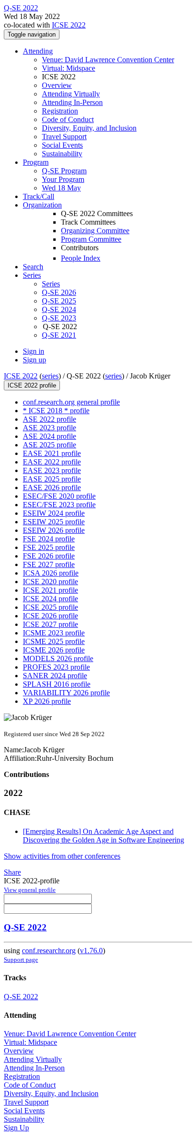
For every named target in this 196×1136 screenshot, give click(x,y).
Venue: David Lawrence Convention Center (108, 60)
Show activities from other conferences (62, 856)
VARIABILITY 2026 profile (66, 693)
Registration (60, 111)
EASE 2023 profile (52, 470)
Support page (21, 959)
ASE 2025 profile (49, 445)
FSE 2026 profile (49, 556)
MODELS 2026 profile (58, 658)
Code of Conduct (68, 119)
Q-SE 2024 (59, 309)
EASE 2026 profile (52, 487)
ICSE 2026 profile (50, 616)
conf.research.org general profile (71, 402)
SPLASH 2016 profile (56, 684)
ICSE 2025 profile (50, 607)
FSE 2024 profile (49, 539)
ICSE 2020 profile (50, 581)
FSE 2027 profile (49, 564)
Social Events (62, 145)
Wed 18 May (61, 188)
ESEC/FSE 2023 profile (59, 505)
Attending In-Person (72, 102)
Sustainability (62, 154)
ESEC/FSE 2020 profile (59, 496)
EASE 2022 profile (52, 462)
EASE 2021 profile (52, 453)
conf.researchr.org (49, 951)
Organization (42, 205)
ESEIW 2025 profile (54, 522)
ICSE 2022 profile (32, 385)
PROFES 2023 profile (56, 667)
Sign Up (16, 1128)
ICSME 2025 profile (54, 641)
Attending (38, 51)
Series (51, 284)
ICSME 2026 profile (54, 650)
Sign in (33, 351)
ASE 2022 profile (49, 419)
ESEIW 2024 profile (54, 513)
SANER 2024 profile (55, 676)
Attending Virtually (71, 94)
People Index (80, 258)
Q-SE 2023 (59, 318)
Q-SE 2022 (25, 927)
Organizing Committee (95, 231)
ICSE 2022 (69, 25)
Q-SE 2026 (59, 292)
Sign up (34, 360)
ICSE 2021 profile (50, 590)
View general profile (30, 889)
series (50, 376)
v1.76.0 (91, 951)
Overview (57, 85)
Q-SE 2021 (59, 335)
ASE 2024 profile (49, 436)
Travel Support (64, 137)
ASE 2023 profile (49, 428)
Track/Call (38, 196)
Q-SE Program (64, 171)
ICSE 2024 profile (50, 599)
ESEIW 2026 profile (54, 530)
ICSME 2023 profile (54, 633)
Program (36, 162)
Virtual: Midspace (68, 68)
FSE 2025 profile (49, 547)
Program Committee (91, 239)
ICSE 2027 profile (50, 624)
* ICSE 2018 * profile (56, 411)
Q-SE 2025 (59, 301)
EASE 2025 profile (52, 479)
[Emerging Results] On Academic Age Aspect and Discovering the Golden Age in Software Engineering (103, 835)
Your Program (63, 179)
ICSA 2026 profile (50, 573)
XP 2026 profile (47, 701)
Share (12, 872)
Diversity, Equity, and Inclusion (89, 128)
